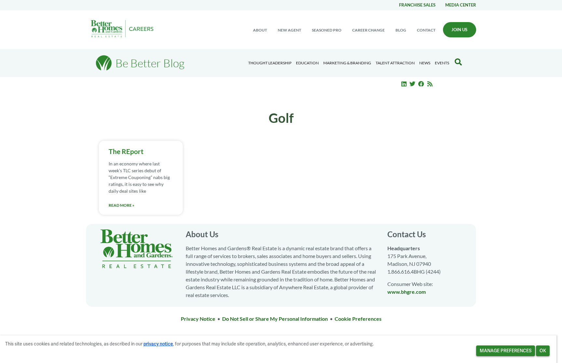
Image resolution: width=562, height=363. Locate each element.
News (424, 62)
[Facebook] (421, 83)
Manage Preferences (505, 351)
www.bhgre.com (406, 292)
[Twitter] (412, 83)
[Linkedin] (404, 83)
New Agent (289, 30)
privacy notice (158, 344)
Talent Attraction (395, 62)
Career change (368, 30)
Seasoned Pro (326, 30)
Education (307, 62)
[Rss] (430, 83)
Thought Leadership (269, 62)
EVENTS (442, 62)
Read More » (121, 205)
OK (543, 351)
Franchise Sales (417, 4)
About (260, 30)
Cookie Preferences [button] (358, 319)
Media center (460, 4)
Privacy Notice (198, 319)
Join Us (459, 29)
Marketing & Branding (347, 62)
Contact (426, 30)
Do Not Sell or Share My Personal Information (275, 319)
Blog (400, 30)
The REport (126, 151)
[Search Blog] (458, 62)
